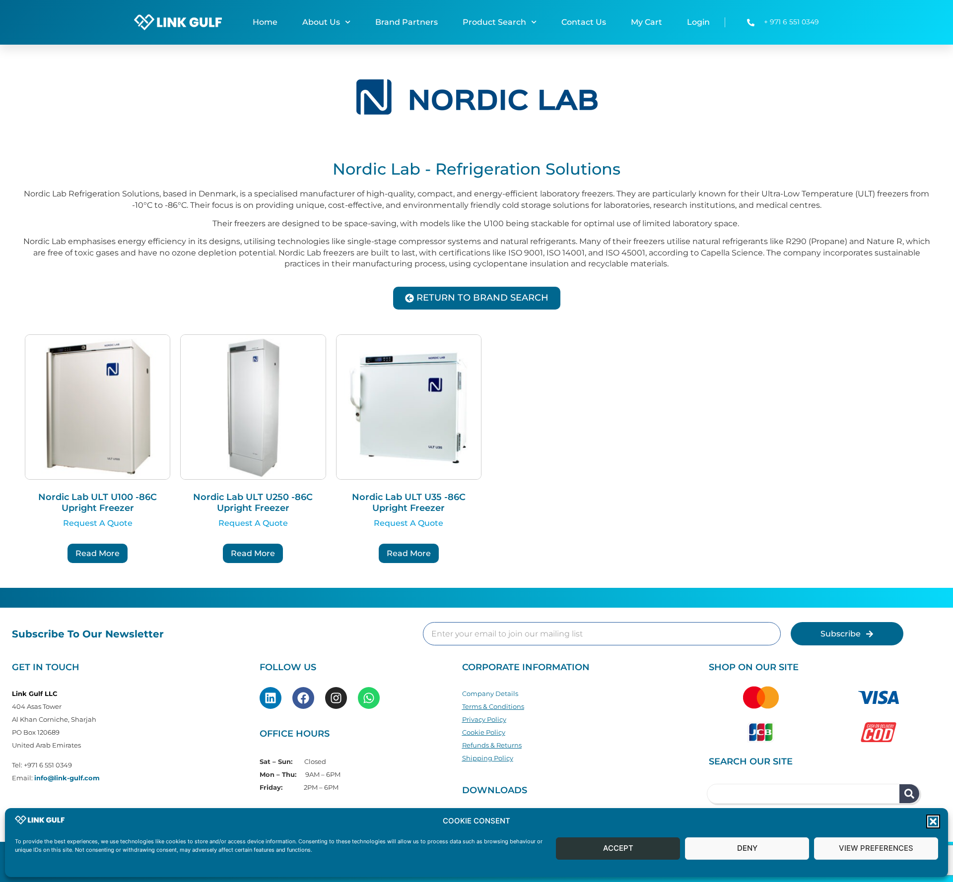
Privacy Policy (484, 719)
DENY (747, 848)
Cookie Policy (483, 732)
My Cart (646, 22)
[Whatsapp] (369, 698)
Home (265, 22)
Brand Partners (406, 22)
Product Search (494, 22)
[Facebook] (303, 698)
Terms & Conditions (493, 706)
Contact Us (583, 22)
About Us (321, 22)
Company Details (490, 693)
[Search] (909, 793)
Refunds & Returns (492, 745)
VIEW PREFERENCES (876, 848)
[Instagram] (336, 698)
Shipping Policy (487, 758)
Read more (97, 553)
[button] (933, 821)
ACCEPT (618, 848)
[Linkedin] (270, 698)
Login (698, 22)
